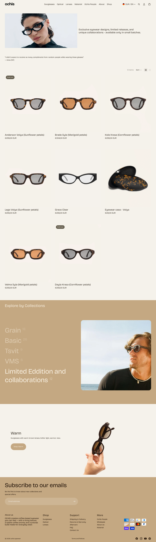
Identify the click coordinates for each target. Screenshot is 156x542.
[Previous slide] (8, 103)
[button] (139, 70)
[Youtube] (145, 538)
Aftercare (74, 525)
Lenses (45, 525)
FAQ (71, 528)
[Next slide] (47, 103)
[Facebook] (136, 538)
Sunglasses (47, 519)
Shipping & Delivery (78, 519)
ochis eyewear (16, 538)
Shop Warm (18, 447)
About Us (100, 525)
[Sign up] (74, 501)
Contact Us (74, 530)
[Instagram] (141, 538)
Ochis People (102, 519)
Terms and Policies (78, 538)
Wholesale (101, 522)
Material (100, 528)
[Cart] (149, 4)
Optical (45, 522)
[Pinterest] (149, 538)
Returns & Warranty (78, 522)
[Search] (139, 4)
